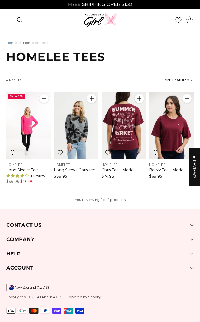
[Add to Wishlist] (12, 152)
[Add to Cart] (44, 98)
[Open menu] (9, 20)
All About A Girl (49, 297)
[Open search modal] (19, 20)
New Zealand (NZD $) (32, 287)
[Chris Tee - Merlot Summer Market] (124, 125)
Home (11, 43)
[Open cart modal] (189, 20)
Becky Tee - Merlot (167, 170)
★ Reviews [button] (194, 166)
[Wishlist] (178, 20)
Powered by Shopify (83, 297)
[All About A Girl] (100, 20)
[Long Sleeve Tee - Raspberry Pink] (28, 125)
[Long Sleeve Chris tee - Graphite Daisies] (76, 125)
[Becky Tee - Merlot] (171, 125)
